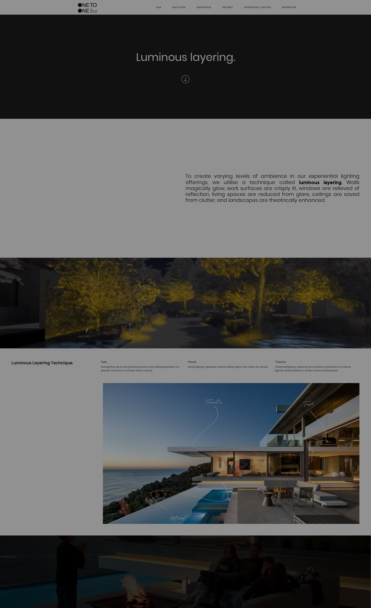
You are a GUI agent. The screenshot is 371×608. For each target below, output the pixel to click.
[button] (292, 248)
